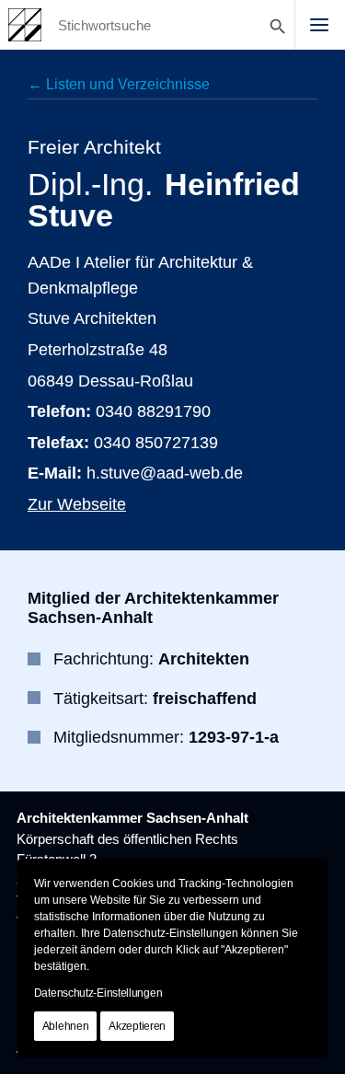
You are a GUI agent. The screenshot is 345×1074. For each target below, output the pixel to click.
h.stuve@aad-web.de (164, 472)
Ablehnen (65, 1026)
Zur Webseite (77, 504)
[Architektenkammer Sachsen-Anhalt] (24, 24)
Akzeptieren (137, 1026)
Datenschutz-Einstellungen (98, 993)
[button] (319, 25)
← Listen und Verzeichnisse (119, 84)
